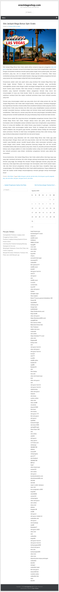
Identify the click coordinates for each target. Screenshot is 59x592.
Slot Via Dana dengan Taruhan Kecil (45, 185)
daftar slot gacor (22, 176)
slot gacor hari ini (23, 178)
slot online (30, 178)
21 (47, 212)
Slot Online (10, 176)
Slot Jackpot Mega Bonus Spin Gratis (19, 23)
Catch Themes (35, 588)
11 (36, 208)
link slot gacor (41, 176)
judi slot (28, 176)
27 (43, 217)
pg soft (47, 176)
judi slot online (34, 176)
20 (43, 212)
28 (47, 217)
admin (18, 26)
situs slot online (9, 178)
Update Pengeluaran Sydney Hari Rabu (14, 185)
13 (43, 208)
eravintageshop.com (29, 5)
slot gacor (16, 178)
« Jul (32, 226)
